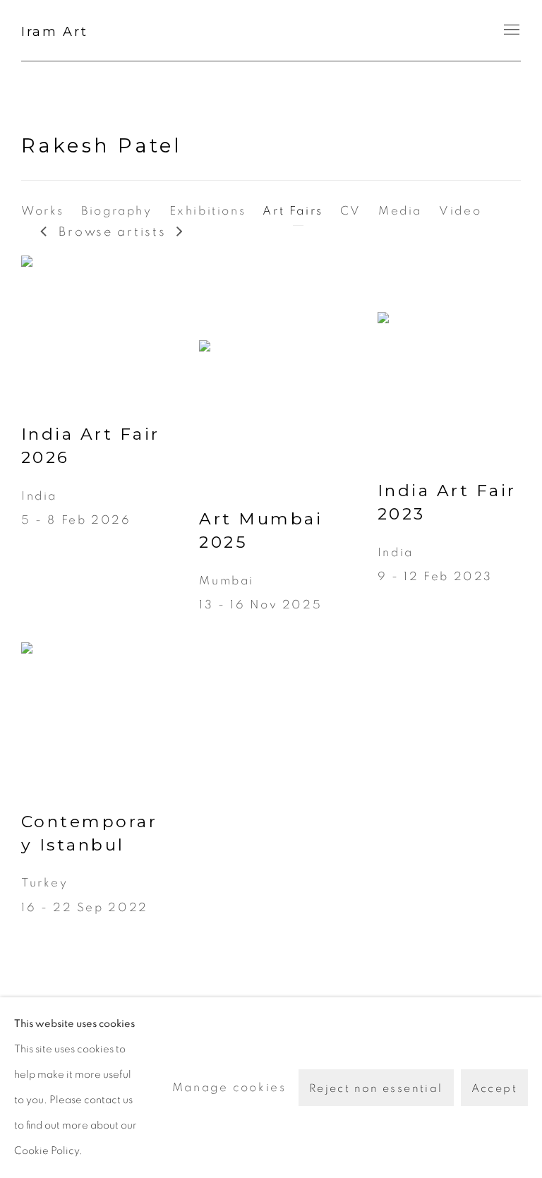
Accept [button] (494, 1088)
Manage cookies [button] (229, 1087)
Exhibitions (207, 211)
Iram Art (54, 32)
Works (42, 211)
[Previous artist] (44, 232)
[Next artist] (181, 232)
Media (400, 211)
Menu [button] (510, 30)
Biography (116, 211)
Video (460, 211)
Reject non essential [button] (376, 1088)
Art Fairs (293, 211)
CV (350, 211)
